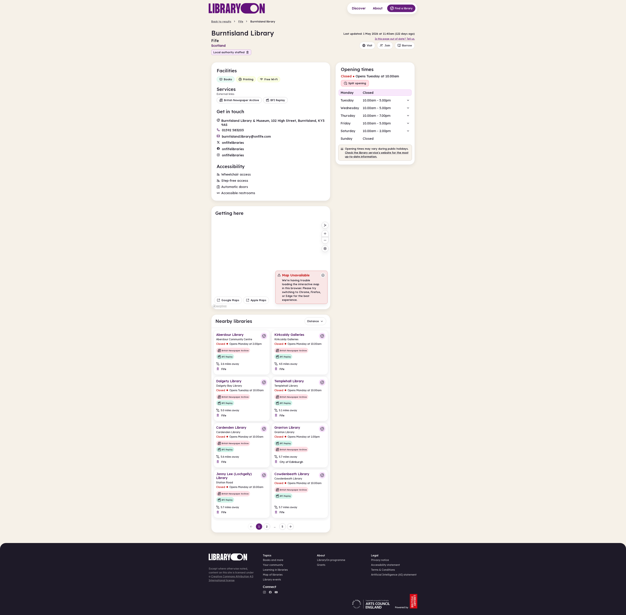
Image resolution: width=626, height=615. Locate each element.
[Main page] (237, 8)
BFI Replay (277, 100)
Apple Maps (258, 300)
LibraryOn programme (331, 560)
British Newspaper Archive (241, 100)
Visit (369, 45)
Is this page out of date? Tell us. (395, 38)
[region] (270, 264)
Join (387, 45)
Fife (240, 21)
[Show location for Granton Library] (322, 429)
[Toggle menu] (325, 225)
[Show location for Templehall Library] (322, 382)
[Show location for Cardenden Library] (264, 429)
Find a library (404, 8)
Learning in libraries (275, 569)
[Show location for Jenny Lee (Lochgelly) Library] (264, 475)
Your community (273, 564)
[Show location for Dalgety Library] (264, 382)
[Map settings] (325, 248)
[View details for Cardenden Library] (242, 445)
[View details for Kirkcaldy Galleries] (300, 352)
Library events (272, 579)
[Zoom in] (325, 233)
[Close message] (322, 275)
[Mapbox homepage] (219, 306)
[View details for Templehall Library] (300, 399)
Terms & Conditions (383, 569)
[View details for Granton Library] (300, 445)
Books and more (273, 560)
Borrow (407, 45)
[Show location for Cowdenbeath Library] (322, 475)
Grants (321, 564)
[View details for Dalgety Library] (242, 399)
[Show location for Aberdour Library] (264, 336)
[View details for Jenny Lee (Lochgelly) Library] (242, 493)
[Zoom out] (325, 240)
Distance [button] (313, 321)
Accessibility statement (385, 564)
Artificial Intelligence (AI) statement (394, 574)
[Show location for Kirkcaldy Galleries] (322, 336)
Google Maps (230, 300)
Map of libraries (273, 574)
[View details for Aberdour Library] (242, 352)
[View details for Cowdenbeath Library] (300, 493)
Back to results (221, 21)
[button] (375, 100)
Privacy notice (380, 560)
